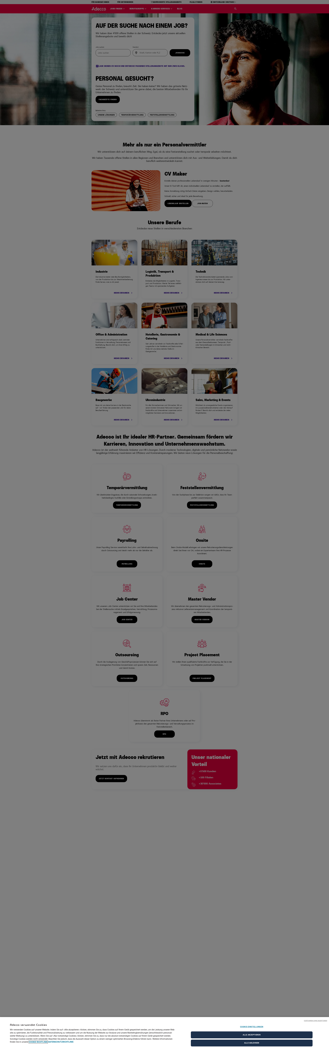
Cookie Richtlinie (38, 1042)
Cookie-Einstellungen (251, 1027)
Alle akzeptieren (252, 1035)
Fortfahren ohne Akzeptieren (315, 1021)
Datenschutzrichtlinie (61, 1042)
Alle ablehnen (251, 1043)
